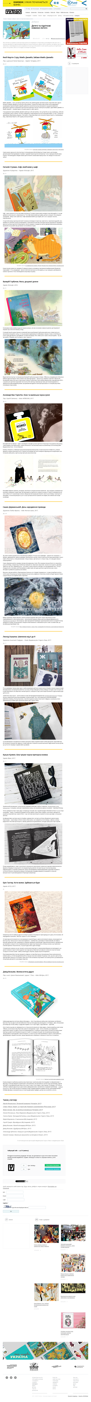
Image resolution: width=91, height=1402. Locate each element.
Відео (44, 15)
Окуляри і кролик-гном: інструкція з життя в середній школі (67, 1333)
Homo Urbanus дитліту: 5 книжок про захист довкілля (41, 1245)
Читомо (5, 18)
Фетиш (60, 15)
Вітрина (72, 12)
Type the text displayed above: (20, 1207)
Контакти (75, 1379)
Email (4, 1196)
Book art (53, 12)
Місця (57, 12)
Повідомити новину (46, 9)
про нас (75, 1377)
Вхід (28, 9)
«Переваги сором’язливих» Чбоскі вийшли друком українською (46, 962)
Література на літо (52, 15)
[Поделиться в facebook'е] (25, 1181)
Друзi (74, 1384)
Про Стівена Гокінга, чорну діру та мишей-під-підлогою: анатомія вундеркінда (42, 627)
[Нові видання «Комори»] (77, 59)
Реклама (75, 1382)
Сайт (4, 1200)
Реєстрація (35, 9)
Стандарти (28, 15)
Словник (35, 15)
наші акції (76, 1380)
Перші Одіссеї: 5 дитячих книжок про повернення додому (67, 1275)
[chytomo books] (45, 3)
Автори (75, 1387)
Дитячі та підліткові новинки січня (54, 1079)
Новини (28, 12)
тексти (40, 15)
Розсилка (58, 9)
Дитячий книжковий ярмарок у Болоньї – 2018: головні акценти (68, 1245)
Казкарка (77, 15)
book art (55, 1377)
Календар (34, 12)
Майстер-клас (64, 12)
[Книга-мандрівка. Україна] (45, 1359)
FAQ (74, 1385)
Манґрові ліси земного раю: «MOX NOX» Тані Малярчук (68, 1297)
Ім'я (4, 1192)
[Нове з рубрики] (37, 1221)
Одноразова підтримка (53, 1169)
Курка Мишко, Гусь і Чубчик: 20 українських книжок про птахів (41, 1305)
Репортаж (40, 12)
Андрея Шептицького (51, 695)
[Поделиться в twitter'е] (27, 1181)
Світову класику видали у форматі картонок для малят (48, 149)
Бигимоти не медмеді (10, 621)
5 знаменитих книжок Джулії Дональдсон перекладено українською (44, 265)
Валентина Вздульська (58, 38)
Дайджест (55, 1382)
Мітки (54, 1388)
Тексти (34, 1388)
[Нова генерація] (77, 44)
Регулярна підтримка (52, 1165)
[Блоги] (6, 1221)
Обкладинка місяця (68, 15)
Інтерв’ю (47, 12)
